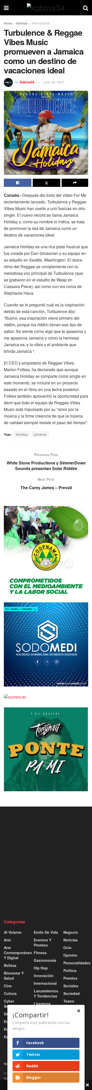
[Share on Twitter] (46, 183)
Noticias (22, 23)
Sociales (70, 985)
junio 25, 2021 (54, 82)
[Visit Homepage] (46, 7)
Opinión (70, 955)
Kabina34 (27, 82)
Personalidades (76, 962)
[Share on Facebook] (17, 183)
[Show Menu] (6, 7)
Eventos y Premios (42, 942)
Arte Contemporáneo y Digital (18, 952)
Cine (8, 985)
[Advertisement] (46, 863)
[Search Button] (85, 7)
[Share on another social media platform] (75, 183)
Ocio (67, 947)
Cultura (10, 993)
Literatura (42, 1003)
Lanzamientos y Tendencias (46, 993)
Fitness (40, 952)
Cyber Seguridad (13, 1003)
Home (8, 23)
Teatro (68, 1001)
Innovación (43, 975)
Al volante (12, 932)
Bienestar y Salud (14, 975)
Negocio (70, 932)
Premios (70, 978)
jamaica (40, 434)
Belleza (10, 965)
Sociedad (71, 993)
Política (69, 970)
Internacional (41, 23)
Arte (7, 939)
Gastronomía (45, 960)
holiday (22, 434)
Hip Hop (41, 967)
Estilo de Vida (46, 932)
